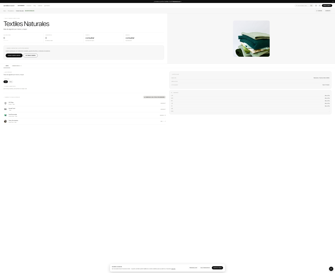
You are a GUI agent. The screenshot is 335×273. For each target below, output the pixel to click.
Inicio (4, 11)
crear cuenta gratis (14, 55)
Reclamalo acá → (177, 1)
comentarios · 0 (16, 65)
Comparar (28, 5)
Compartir (327, 10)
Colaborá (40, 5)
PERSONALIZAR (193, 267)
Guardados (47, 5)
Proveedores (21, 5)
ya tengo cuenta (31, 55)
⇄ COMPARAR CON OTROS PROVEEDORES (154, 97)
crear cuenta (327, 5)
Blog (35, 5)
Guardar (320, 10)
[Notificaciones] (316, 5)
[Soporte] (331, 269)
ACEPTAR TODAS (217, 267)
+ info (7, 65)
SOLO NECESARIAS (205, 267)
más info (173, 268)
